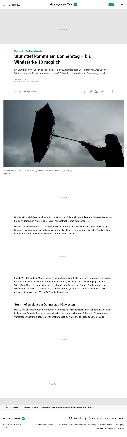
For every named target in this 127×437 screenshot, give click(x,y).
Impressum (110, 428)
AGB (58, 425)
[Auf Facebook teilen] (90, 91)
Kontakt (99, 428)
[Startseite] (7, 407)
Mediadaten (80, 425)
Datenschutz (67, 425)
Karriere (51, 425)
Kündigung (119, 425)
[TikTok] (80, 418)
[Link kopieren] (84, 91)
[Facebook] (85, 418)
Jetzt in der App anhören (27, 91)
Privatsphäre (40, 425)
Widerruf (120, 428)
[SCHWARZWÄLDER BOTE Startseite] (63, 4)
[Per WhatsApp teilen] (102, 91)
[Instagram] (71, 418)
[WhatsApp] (76, 418)
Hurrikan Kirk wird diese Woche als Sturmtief (36, 217)
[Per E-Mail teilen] (96, 91)
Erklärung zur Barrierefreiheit (100, 425)
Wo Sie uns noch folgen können (110, 418)
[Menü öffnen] (4, 4)
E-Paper (12, 5)
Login (122, 5)
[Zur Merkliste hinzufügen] (111, 91)
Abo (111, 5)
